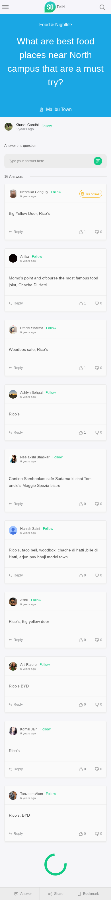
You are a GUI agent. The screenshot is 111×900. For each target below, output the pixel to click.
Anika (24, 257)
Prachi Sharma (31, 328)
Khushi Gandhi (27, 125)
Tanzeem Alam (31, 794)
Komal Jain (29, 729)
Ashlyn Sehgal (31, 393)
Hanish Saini (30, 529)
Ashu (24, 600)
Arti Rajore (28, 665)
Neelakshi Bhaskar (35, 457)
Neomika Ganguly (34, 192)
